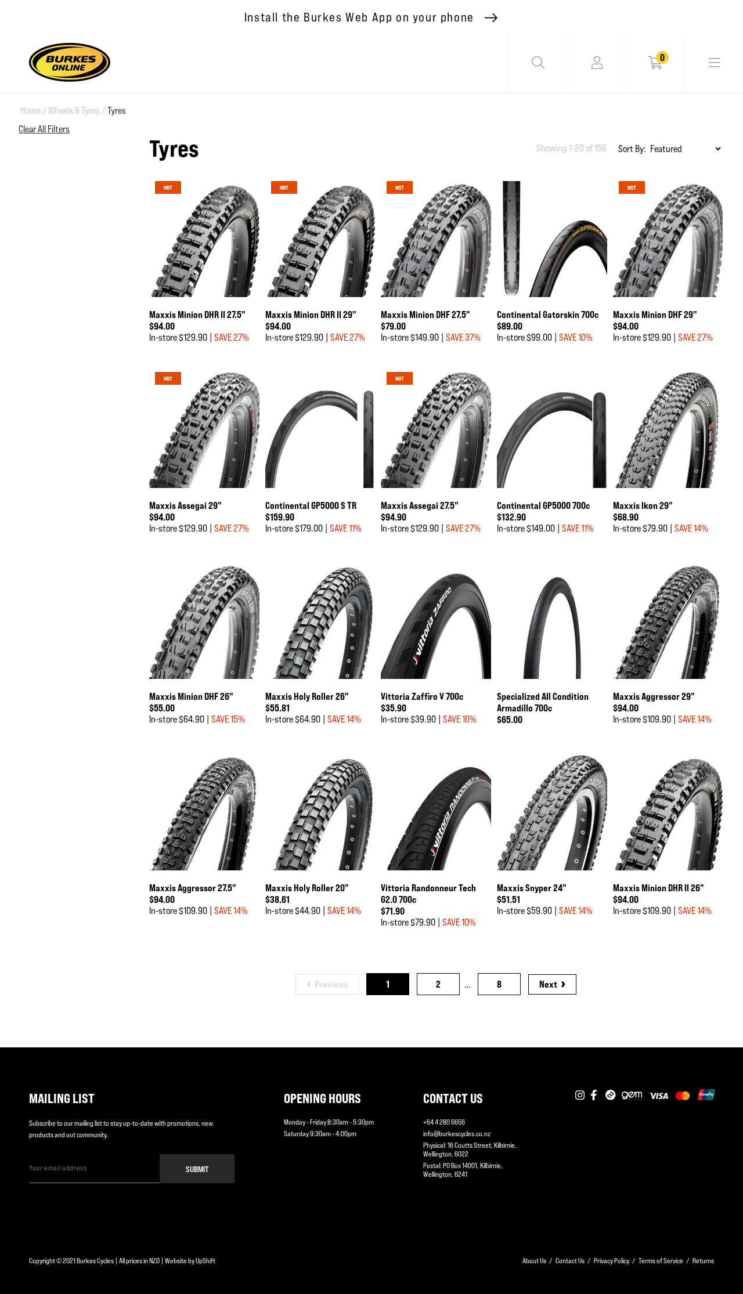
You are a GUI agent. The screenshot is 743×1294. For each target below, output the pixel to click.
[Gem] (632, 1095)
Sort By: (632, 148)
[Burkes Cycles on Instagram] (580, 1095)
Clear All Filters (44, 129)
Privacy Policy (611, 1260)
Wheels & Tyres (77, 110)
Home (33, 110)
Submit (197, 1169)
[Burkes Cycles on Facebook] (595, 1095)
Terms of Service (661, 1260)
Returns (703, 1260)
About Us (534, 1260)
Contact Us (570, 1260)
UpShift (205, 1260)
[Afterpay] (610, 1095)
